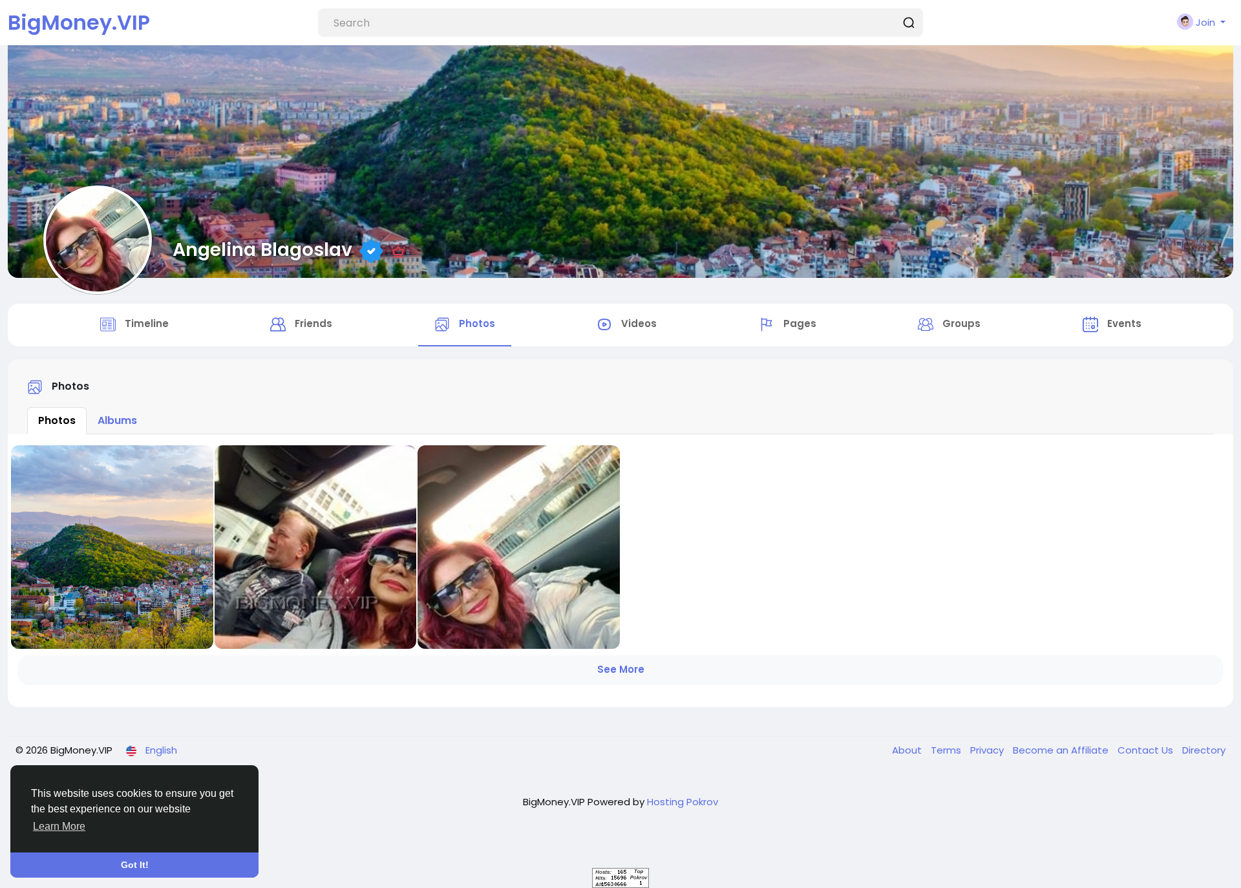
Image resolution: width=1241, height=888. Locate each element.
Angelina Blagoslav (262, 249)
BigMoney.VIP (79, 22)
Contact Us (1147, 750)
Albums (117, 420)
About (908, 750)
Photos (57, 420)
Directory (1203, 750)
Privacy (988, 750)
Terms (947, 750)
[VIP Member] (398, 249)
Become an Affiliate (1062, 750)
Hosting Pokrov (682, 802)
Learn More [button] (59, 826)
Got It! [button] (135, 865)
